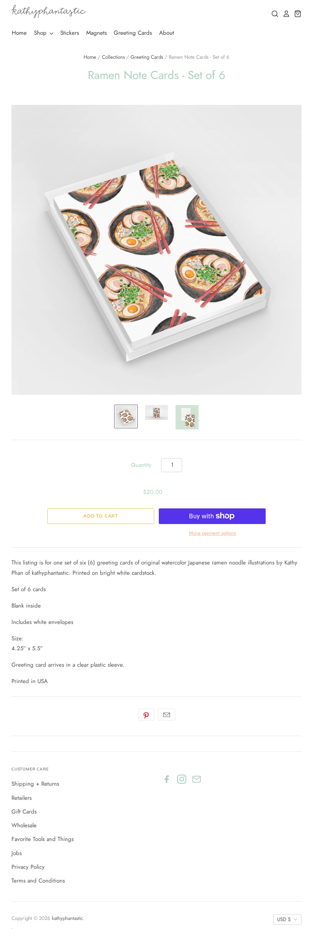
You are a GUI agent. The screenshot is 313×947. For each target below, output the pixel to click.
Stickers (69, 33)
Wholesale (24, 825)
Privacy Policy (28, 867)
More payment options (212, 533)
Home (19, 33)
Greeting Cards (133, 33)
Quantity (141, 465)
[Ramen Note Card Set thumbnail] (126, 416)
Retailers (21, 798)
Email (166, 715)
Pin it (146, 715)
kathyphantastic (67, 918)
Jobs (16, 853)
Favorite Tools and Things (42, 839)
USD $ (284, 919)
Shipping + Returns (35, 784)
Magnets (96, 33)
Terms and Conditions (38, 880)
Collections (113, 57)
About (166, 33)
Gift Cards (24, 811)
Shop (41, 33)
